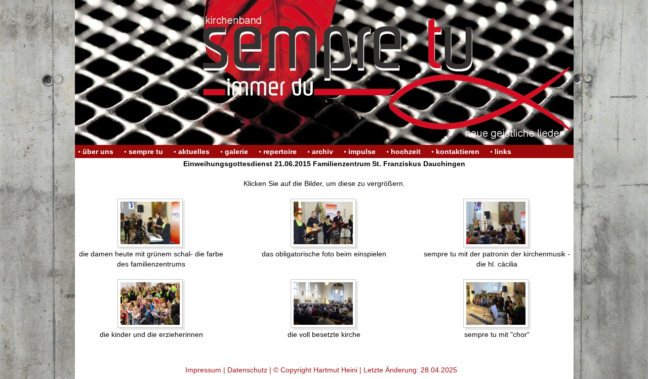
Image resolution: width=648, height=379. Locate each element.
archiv (322, 151)
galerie (236, 151)
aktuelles (194, 151)
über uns (98, 151)
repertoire (280, 151)
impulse (362, 151)
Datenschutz (247, 370)
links (503, 151)
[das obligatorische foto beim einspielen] (324, 224)
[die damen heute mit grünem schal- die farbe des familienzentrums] (151, 224)
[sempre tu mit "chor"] (497, 304)
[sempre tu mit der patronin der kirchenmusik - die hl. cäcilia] (497, 224)
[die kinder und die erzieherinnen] (151, 304)
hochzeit (406, 151)
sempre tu (146, 151)
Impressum (203, 370)
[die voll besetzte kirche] (324, 304)
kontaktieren (457, 151)
